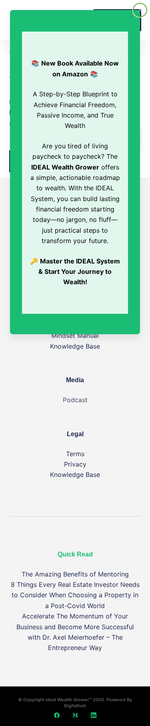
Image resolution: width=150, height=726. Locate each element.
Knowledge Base (75, 346)
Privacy (75, 464)
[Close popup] (140, 10)
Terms (75, 454)
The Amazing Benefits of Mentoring (75, 574)
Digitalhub (75, 705)
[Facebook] (57, 715)
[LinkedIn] (93, 715)
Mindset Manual (75, 335)
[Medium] (75, 715)
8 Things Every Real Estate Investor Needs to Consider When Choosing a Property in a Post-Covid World (75, 595)
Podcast (75, 400)
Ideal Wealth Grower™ (69, 699)
